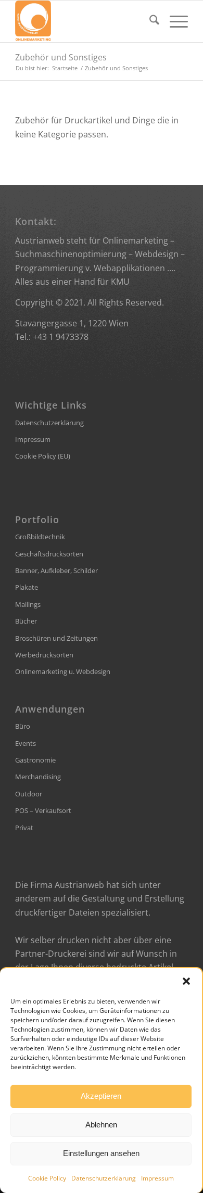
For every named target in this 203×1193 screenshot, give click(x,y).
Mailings (28, 604)
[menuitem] (149, 21)
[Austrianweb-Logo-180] (84, 21)
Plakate (26, 587)
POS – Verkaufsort (43, 810)
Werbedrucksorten (44, 654)
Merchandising (38, 776)
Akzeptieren (101, 1096)
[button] (186, 981)
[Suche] (149, 21)
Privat (24, 827)
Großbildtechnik (40, 536)
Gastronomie (35, 760)
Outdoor (28, 793)
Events (25, 743)
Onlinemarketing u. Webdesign (62, 671)
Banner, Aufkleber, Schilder (56, 570)
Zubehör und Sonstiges (61, 57)
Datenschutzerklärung (103, 1178)
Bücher (26, 621)
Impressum (157, 1178)
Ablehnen (101, 1124)
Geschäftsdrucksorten (49, 554)
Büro (22, 726)
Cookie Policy (47, 1178)
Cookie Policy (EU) (42, 456)
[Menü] (173, 21)
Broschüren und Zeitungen (56, 638)
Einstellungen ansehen (101, 1153)
